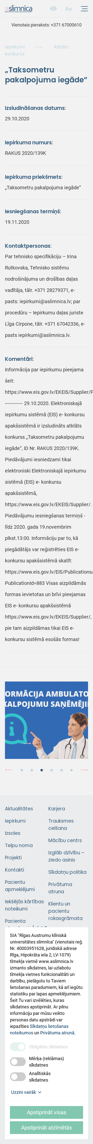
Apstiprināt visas (46, 1112)
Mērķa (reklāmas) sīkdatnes (46, 1061)
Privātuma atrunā (57, 1032)
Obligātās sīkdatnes (48, 1046)
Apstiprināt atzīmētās (46, 1128)
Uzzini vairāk (23, 1092)
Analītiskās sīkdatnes (40, 1076)
